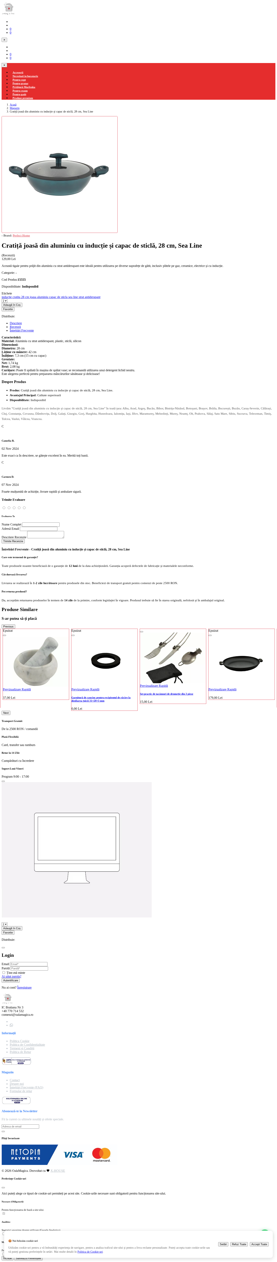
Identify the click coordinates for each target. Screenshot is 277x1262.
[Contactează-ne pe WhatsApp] (11, 1025)
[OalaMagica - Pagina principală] (8, 14)
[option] (36, 670)
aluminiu (43, 297)
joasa (33, 297)
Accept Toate (259, 1244)
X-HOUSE (57, 1170)
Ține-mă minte (15, 972)
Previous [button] (8, 626)
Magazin (14, 108)
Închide (7, 1258)
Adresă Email (10, 528)
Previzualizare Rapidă (17, 689)
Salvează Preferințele (28, 1258)
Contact (15, 1080)
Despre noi (17, 1083)
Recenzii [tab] (15, 327)
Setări (223, 1244)
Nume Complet (11, 524)
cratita (17, 297)
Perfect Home (21, 235)
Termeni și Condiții (22, 1048)
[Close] (3, 781)
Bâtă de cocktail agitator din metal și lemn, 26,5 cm (237, 697)
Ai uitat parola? (11, 976)
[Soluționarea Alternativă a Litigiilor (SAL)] (16, 1064)
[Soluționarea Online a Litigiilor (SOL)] (16, 1103)
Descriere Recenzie (14, 537)
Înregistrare (24, 987)
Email (5, 964)
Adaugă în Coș (12, 304)
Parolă (6, 968)
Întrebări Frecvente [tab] (22, 330)
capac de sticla (58, 297)
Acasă (13, 104)
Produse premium (23, 98)
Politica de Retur (20, 1052)
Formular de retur (21, 1091)
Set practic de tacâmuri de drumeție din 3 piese (98, 693)
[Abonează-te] (3, 1131)
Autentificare (10, 980)
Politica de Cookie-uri (90, 1251)
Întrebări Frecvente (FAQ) (26, 1087)
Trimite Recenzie (13, 541)
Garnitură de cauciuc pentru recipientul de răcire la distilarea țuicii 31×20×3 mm (32, 699)
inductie (7, 297)
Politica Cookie (19, 1041)
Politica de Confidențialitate (27, 1044)
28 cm (25, 297)
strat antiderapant (89, 297)
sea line (73, 297)
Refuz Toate (239, 1244)
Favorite (8, 309)
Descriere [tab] (16, 323)
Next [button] (6, 712)
